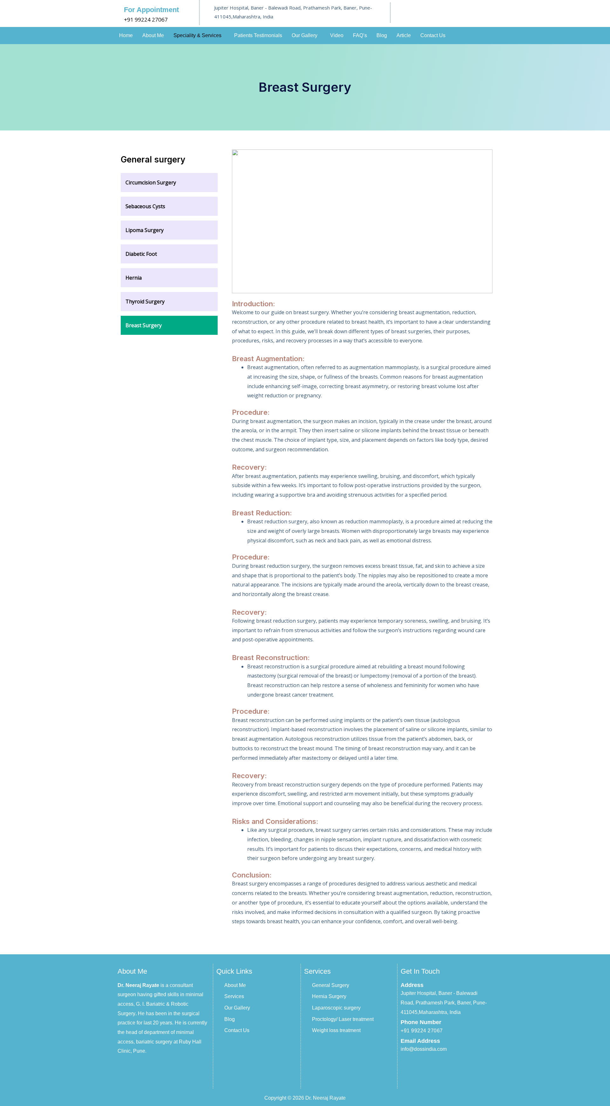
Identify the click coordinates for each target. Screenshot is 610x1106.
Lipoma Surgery (144, 230)
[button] (199, 35)
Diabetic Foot (141, 253)
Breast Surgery (143, 325)
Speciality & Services (197, 35)
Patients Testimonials (258, 35)
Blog (381, 35)
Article (403, 35)
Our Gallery (304, 35)
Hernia (133, 277)
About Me (153, 35)
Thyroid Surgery (145, 301)
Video (336, 35)
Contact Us (432, 35)
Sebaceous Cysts (145, 206)
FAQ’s (360, 35)
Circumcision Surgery (150, 182)
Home (126, 35)
